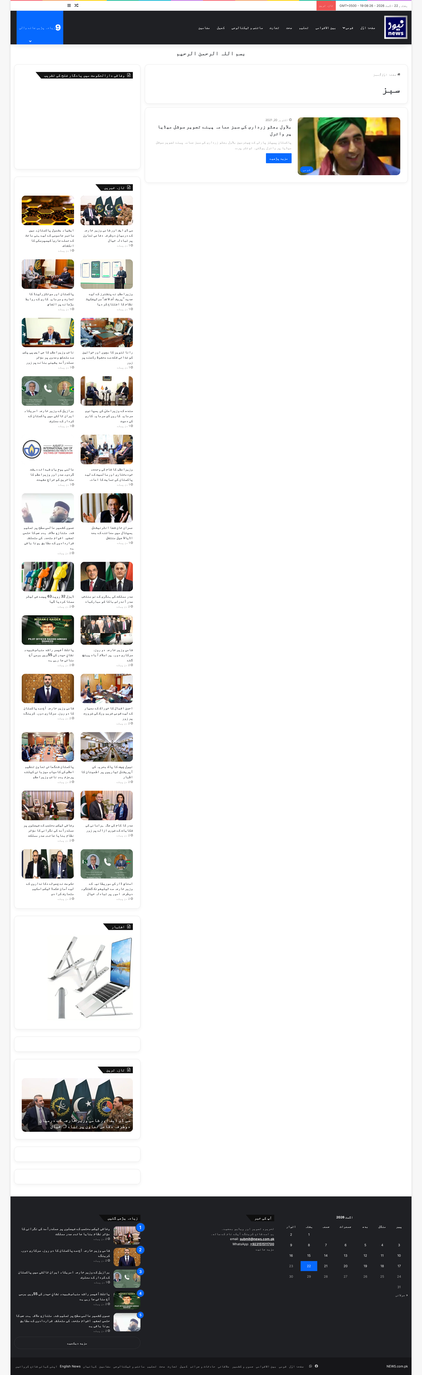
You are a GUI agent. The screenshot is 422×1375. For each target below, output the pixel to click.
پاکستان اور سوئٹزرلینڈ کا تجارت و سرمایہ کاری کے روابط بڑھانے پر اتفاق (49, 299)
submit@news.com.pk (257, 1239)
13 (345, 1255)
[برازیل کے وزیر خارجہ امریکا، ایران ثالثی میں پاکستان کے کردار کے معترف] (48, 391)
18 (382, 1266)
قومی (349, 27)
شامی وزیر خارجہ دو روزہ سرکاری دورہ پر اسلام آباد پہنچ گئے (107, 654)
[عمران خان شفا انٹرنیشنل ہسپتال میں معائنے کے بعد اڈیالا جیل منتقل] (107, 508)
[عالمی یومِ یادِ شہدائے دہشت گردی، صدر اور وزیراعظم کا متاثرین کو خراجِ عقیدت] (48, 449)
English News (70, 1366)
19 (365, 1266)
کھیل (221, 27)
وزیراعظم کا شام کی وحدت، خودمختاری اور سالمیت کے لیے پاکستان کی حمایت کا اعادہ (109, 474)
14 (325, 1255)
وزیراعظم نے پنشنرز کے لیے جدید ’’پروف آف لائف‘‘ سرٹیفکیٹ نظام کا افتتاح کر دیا (109, 299)
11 (382, 1255)
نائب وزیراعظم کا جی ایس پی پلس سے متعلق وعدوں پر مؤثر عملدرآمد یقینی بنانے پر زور (48, 357)
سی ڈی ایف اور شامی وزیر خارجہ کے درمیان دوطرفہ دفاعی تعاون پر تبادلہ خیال (108, 235)
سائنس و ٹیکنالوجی (247, 27)
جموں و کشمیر (242, 1366)
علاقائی (224, 1366)
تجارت (274, 27)
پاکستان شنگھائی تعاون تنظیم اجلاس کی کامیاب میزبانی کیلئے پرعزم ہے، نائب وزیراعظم (49, 771)
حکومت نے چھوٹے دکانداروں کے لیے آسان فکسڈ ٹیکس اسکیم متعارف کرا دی (50, 888)
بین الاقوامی (326, 27)
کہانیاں (90, 1366)
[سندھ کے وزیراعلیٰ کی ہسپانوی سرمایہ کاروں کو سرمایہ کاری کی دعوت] (107, 391)
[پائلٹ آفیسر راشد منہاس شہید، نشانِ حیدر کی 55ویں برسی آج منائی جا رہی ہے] (48, 630)
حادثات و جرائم (202, 1366)
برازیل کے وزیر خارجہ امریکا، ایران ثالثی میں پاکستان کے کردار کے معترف (49, 415)
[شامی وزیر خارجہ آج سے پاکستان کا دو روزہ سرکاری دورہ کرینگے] (48, 688)
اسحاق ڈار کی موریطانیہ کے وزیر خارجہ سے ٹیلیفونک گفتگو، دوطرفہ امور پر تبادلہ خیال (107, 888)
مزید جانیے (265, 1249)
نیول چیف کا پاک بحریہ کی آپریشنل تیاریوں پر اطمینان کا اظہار (107, 771)
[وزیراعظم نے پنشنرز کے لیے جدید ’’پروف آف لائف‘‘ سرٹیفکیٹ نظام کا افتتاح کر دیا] (107, 274)
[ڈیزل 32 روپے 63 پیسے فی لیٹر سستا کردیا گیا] (48, 576)
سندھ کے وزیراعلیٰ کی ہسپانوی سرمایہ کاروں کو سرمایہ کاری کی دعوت (109, 415)
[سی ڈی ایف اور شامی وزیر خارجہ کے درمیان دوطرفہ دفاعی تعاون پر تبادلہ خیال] (107, 210)
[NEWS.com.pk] (395, 27)
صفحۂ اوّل (367, 27)
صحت (289, 27)
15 (309, 1255)
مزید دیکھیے (77, 1343)
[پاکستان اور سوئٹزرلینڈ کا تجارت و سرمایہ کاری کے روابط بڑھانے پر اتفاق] (48, 274)
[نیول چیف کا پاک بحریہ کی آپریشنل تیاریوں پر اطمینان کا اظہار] (107, 747)
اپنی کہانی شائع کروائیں (36, 1366)
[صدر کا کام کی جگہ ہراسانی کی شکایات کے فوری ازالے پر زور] (107, 805)
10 (399, 1255)
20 (346, 1266)
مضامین (204, 27)
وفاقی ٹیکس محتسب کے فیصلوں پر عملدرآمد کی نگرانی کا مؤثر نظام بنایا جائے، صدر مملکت (48, 830)
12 (365, 1255)
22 (309, 1266)
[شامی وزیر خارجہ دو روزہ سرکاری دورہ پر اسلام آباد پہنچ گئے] (107, 630)
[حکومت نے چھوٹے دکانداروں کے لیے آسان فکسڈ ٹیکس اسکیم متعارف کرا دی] (48, 864)
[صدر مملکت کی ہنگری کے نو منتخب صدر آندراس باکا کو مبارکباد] (107, 576)
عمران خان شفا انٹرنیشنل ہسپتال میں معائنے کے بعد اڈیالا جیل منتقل (112, 532)
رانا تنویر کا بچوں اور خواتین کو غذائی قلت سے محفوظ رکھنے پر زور (107, 357)
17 (399, 1266)
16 (291, 1255)
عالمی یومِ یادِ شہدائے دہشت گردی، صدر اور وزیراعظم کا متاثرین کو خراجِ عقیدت (52, 474)
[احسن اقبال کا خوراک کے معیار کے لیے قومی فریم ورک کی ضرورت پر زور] (107, 688)
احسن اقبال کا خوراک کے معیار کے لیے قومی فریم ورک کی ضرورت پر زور (108, 713)
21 (325, 1266)
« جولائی (401, 1295)
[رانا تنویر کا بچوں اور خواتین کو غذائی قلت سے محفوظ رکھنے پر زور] (107, 332)
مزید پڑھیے (279, 158)
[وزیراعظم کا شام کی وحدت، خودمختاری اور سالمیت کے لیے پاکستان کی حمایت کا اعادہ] (107, 449)
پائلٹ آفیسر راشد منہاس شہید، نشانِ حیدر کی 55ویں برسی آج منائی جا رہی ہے (49, 654)
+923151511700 (262, 1244)
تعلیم (304, 27)
